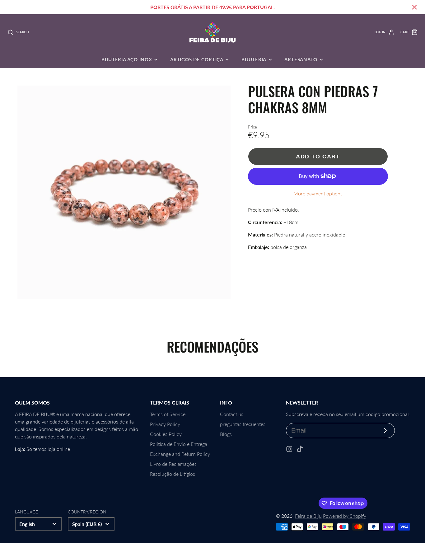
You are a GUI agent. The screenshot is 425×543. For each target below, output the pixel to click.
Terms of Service (167, 414)
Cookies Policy (166, 434)
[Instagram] (289, 449)
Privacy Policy (165, 424)
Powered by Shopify (344, 516)
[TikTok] (300, 449)
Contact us (231, 414)
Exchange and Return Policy (180, 454)
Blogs (226, 434)
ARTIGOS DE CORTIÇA (196, 59)
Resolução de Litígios (172, 474)
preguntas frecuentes (242, 424)
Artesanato (300, 59)
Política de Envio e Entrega (178, 444)
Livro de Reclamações (173, 464)
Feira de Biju (308, 516)
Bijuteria (253, 59)
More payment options (318, 193)
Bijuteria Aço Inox (126, 59)
